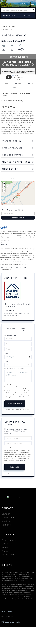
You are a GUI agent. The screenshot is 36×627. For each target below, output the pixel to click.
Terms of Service (22, 411)
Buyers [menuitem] (5, 544)
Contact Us (7, 315)
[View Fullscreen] (4, 190)
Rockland (6, 525)
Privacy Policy (4, 244)
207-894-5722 (11, 310)
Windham (6, 521)
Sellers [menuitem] (5, 547)
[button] (33, 10)
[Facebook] (4, 565)
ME (11, 267)
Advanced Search (10, 15)
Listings (7, 267)
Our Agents (15, 315)
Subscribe (14, 467)
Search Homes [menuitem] (9, 540)
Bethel (21, 267)
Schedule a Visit (25, 329)
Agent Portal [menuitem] (8, 554)
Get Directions (18, 218)
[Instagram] (9, 565)
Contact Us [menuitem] (7, 551)
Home (1, 267)
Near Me (27, 15)
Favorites (27, 4)
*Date (6, 353)
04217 (26, 267)
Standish (6, 514)
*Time (6, 361)
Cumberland (8, 517)
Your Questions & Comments (14, 369)
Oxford (16, 267)
